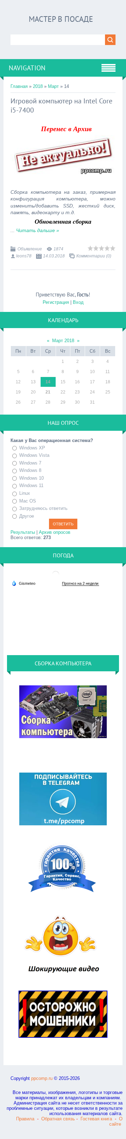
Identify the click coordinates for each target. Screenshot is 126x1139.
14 (48, 381)
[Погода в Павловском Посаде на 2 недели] (80, 583)
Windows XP (32, 447)
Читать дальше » (37, 230)
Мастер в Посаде (61, 19)
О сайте (115, 1121)
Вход (78, 302)
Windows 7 (30, 463)
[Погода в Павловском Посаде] (55, 577)
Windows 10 (31, 478)
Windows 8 (30, 470)
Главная (19, 86)
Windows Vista (34, 455)
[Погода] (23, 583)
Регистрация (56, 302)
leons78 (23, 256)
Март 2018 (63, 340)
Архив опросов (54, 532)
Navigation (27, 68)
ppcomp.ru (41, 1078)
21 (48, 392)
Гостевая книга (96, 1118)
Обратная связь (58, 1118)
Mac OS (27, 501)
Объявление (30, 249)
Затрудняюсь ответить (43, 508)
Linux (24, 493)
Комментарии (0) (93, 256)
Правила (25, 1118)
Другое (26, 516)
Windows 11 (31, 485)
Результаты (22, 532)
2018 (38, 86)
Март (53, 86)
